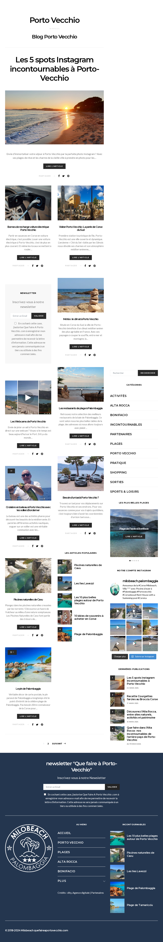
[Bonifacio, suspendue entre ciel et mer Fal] (134, 611)
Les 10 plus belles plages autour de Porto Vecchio (88, 600)
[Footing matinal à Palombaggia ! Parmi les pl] (134, 643)
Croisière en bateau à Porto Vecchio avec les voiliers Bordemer (28, 509)
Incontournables (126, 424)
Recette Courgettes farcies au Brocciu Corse (142, 698)
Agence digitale (80, 892)
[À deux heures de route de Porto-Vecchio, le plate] (150, 627)
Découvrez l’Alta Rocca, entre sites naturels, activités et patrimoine (141, 714)
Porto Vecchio (123, 453)
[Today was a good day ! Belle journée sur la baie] (117, 643)
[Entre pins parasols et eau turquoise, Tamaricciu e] (117, 627)
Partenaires (121, 434)
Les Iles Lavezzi (84, 583)
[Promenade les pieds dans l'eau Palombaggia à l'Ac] (134, 627)
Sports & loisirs (124, 491)
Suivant (57, 743)
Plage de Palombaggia (88, 634)
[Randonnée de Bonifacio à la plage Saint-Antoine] (117, 611)
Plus (62, 881)
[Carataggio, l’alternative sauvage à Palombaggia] (150, 611)
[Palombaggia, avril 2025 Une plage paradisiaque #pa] (150, 643)
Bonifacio (119, 415)
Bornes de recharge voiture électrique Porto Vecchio (28, 228)
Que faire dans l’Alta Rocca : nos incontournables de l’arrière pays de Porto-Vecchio (141, 733)
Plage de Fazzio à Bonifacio (134, 528)
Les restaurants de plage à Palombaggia (80, 408)
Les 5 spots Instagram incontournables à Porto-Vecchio (54, 69)
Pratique (118, 463)
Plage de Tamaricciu (140, 905)
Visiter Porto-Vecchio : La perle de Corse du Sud (80, 228)
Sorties (117, 482)
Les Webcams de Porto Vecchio (28, 421)
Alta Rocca (120, 405)
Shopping (118, 472)
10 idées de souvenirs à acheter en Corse (88, 617)
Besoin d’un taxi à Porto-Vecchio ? (81, 497)
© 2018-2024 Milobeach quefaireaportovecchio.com (36, 930)
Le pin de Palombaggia (28, 688)
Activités (118, 396)
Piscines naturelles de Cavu (28, 599)
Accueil (64, 833)
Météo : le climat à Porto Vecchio (80, 319)
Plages (116, 444)
